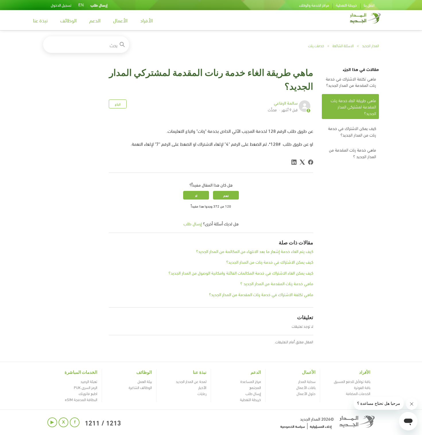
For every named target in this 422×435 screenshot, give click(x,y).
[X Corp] (302, 162)
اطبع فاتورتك (88, 393)
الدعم (94, 20)
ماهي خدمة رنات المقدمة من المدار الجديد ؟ (352, 152)
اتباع (118, 104)
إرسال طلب (98, 4)
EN (81, 5)
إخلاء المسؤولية (321, 426)
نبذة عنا (40, 20)
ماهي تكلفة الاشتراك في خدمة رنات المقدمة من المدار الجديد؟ (351, 81)
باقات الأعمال (305, 387)
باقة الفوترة (362, 387)
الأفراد (146, 20)
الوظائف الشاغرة (140, 387)
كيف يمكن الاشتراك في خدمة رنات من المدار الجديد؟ (352, 131)
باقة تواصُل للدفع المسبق (352, 381)
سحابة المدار (306, 381)
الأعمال (120, 20)
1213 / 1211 (103, 422)
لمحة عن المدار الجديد (191, 381)
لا (196, 195)
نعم (226, 195)
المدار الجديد (370, 45)
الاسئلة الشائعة (343, 45)
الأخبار (202, 387)
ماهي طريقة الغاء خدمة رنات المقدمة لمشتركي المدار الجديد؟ (353, 106)
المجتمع (255, 387)
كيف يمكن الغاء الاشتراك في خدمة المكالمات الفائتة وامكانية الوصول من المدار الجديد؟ (241, 273)
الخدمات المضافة (358, 393)
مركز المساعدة (250, 381)
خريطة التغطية (346, 4)
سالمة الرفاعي (286, 103)
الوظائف (68, 20)
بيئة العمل (145, 381)
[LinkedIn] (294, 162)
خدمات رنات (316, 45)
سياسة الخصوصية (292, 426)
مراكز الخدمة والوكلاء (314, 4)
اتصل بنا (369, 4)
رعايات (202, 393)
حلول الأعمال (306, 393)
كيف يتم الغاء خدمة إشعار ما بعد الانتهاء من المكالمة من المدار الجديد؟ (254, 251)
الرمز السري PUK (85, 387)
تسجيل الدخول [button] (61, 4)
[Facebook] (310, 162)
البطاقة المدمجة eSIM (81, 399)
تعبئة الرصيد (88, 381)
